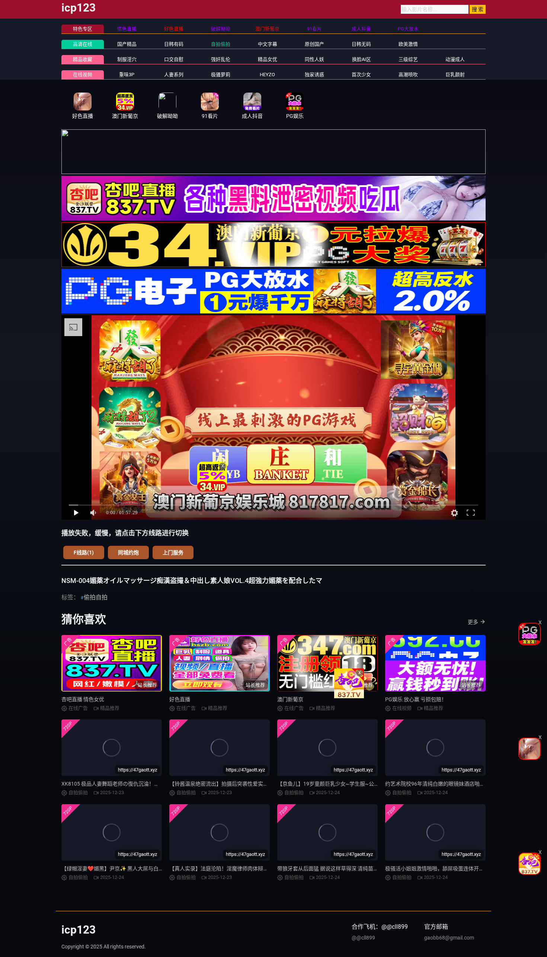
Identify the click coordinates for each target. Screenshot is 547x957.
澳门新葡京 (290, 699)
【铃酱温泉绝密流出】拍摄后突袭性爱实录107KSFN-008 (235, 784)
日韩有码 (173, 44)
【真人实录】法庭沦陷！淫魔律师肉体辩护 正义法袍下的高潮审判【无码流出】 (261, 868)
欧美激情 (408, 44)
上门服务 (173, 552)
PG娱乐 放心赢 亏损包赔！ (416, 699)
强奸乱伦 (220, 59)
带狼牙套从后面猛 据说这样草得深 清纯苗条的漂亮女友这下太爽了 (354, 868)
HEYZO (267, 74)
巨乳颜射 (455, 74)
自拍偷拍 (220, 44)
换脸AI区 (361, 59)
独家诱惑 (314, 74)
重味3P (126, 74)
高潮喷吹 (408, 74)
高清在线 (82, 44)
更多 (473, 622)
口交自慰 (173, 59)
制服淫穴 (127, 59)
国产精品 (127, 44)
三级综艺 (408, 59)
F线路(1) (84, 552)
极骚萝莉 (220, 74)
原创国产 (314, 44)
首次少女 (361, 74)
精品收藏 (82, 59)
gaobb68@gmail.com (449, 938)
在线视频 (82, 74)
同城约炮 (128, 552)
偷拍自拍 (96, 597)
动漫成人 (455, 59)
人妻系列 (173, 74)
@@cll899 (363, 938)
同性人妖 (314, 59)
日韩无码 (361, 44)
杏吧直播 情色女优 (82, 699)
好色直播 (179, 699)
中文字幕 (267, 44)
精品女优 (267, 59)
